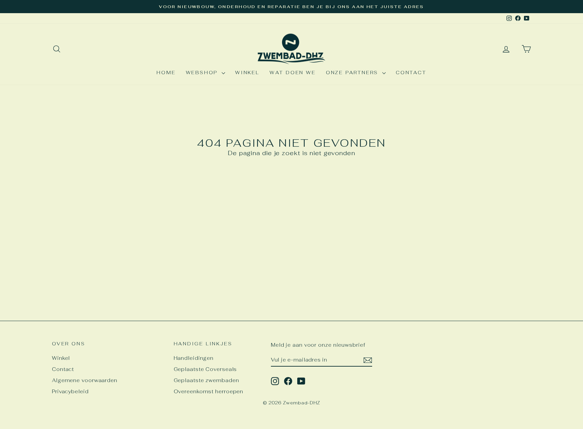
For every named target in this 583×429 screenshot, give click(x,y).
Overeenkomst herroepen (209, 391)
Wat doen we (293, 72)
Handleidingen (194, 358)
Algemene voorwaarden (84, 380)
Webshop (203, 72)
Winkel (247, 72)
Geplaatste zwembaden (206, 380)
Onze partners (353, 72)
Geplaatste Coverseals (205, 369)
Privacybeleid (70, 391)
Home (166, 72)
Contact (411, 72)
